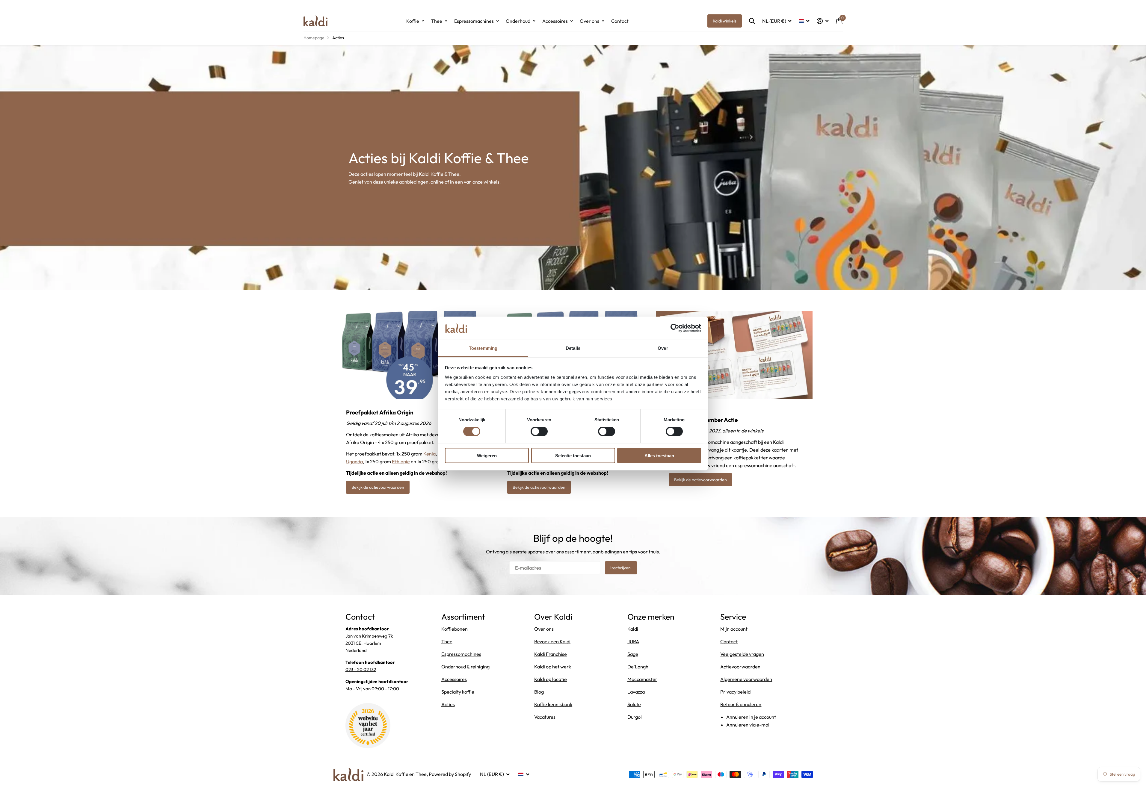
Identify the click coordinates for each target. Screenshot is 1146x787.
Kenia (429, 454)
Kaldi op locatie (550, 679)
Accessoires (555, 21)
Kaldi (632, 629)
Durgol (634, 717)
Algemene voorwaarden (746, 679)
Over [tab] (663, 347)
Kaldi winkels (724, 21)
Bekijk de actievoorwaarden (377, 487)
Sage (632, 654)
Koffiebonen (454, 629)
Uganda (354, 461)
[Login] (823, 21)
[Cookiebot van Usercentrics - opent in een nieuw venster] (675, 328)
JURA (633, 641)
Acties (448, 704)
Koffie (412, 21)
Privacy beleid (735, 692)
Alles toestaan (659, 455)
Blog (539, 692)
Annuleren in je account (751, 717)
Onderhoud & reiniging (465, 667)
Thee (436, 21)
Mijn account (734, 629)
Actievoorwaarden (740, 667)
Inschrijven (621, 567)
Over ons (589, 21)
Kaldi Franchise (550, 654)
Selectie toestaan (573, 455)
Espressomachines (474, 21)
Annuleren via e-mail (748, 725)
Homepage (314, 37)
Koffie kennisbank (553, 704)
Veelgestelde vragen (742, 654)
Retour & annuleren (740, 704)
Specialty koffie (457, 692)
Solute (634, 704)
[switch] (539, 431)
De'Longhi (638, 667)
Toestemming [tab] (483, 347)
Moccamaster (642, 679)
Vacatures (544, 717)
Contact (620, 21)
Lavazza (636, 692)
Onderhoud (518, 21)
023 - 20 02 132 (360, 669)
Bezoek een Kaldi (552, 641)
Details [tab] (573, 347)
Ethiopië (401, 461)
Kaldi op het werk (552, 667)
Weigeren (487, 455)
